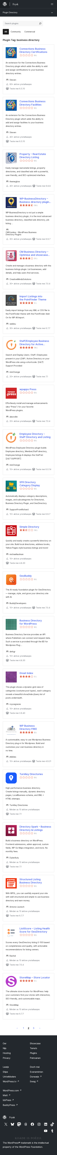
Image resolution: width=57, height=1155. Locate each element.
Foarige (17, 1028)
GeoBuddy (26, 575)
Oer (4, 1043)
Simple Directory (29, 526)
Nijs (4, 1048)
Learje (6, 1067)
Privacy (6, 1058)
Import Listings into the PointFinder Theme (33, 298)
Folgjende (40, 1028)
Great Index (26, 673)
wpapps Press (28, 389)
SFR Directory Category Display (30, 484)
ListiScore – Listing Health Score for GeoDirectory (35, 930)
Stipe (5, 1071)
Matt (7, 1095)
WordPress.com (12, 1090)
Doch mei (35, 1067)
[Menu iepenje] (52, 4)
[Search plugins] (40, 23)
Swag (34, 1081)
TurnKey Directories (31, 774)
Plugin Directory (10, 12)
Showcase (35, 1043)
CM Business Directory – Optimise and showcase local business (34, 253)
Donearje (36, 1076)
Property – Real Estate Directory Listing (33, 156)
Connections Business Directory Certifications (33, 50)
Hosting (7, 1053)
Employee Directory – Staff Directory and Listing (35, 435)
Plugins (33, 1053)
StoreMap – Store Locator (35, 977)
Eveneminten (36, 1071)
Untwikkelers (9, 1076)
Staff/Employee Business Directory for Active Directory (34, 343)
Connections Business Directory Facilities (33, 103)
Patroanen (35, 1058)
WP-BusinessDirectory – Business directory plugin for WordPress (34, 200)
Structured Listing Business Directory (31, 881)
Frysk (12, 1117)
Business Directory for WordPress (31, 622)
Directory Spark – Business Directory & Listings (35, 828)
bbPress (8, 1100)
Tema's (33, 1048)
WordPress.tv (11, 1081)
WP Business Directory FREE (28, 727)
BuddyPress (10, 1105)
